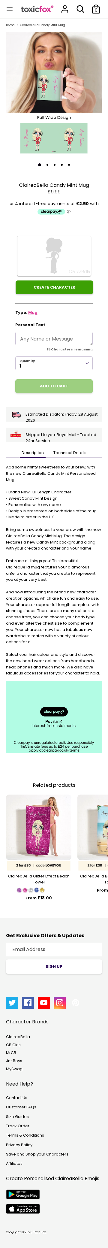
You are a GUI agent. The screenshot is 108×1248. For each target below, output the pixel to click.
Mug (33, 312)
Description (33, 453)
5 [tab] (69, 165)
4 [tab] (62, 165)
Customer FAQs (21, 1107)
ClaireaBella (18, 1037)
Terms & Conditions (25, 1135)
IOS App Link (23, 1209)
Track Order (17, 1126)
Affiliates (14, 1163)
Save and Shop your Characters (37, 1154)
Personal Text (30, 325)
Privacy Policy (19, 1145)
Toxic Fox (39, 1232)
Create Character (54, 287)
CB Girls (13, 1045)
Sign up (54, 966)
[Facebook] (28, 1003)
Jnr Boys (14, 1061)
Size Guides (17, 1116)
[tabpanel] (54, 95)
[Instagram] (60, 1003)
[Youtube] (44, 1003)
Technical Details (69, 453)
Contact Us (16, 1098)
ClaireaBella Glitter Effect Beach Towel (39, 879)
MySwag (14, 1069)
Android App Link (23, 1194)
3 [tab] (55, 165)
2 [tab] (47, 165)
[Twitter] (12, 1003)
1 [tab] (39, 164)
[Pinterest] (76, 1003)
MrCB (11, 1053)
